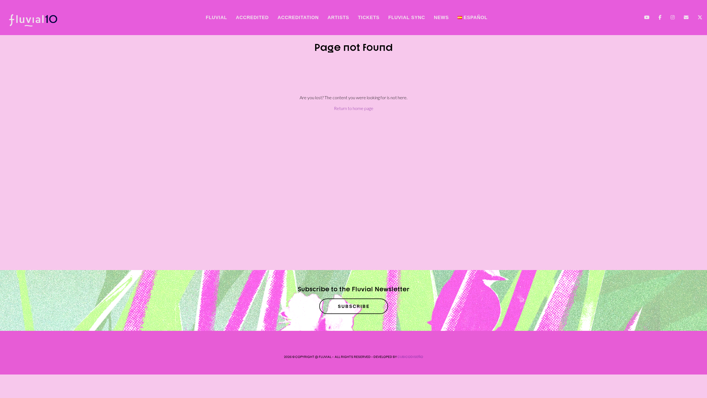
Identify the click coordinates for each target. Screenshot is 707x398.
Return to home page (353, 108)
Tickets (368, 17)
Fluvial (216, 17)
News (441, 17)
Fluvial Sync (406, 17)
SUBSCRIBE (354, 306)
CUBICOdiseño (410, 357)
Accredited (252, 17)
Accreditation (298, 17)
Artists (338, 17)
